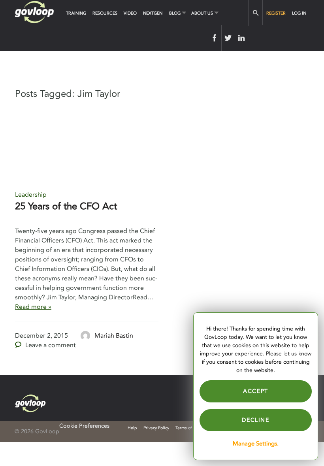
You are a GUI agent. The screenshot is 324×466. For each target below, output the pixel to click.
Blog (175, 13)
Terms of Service (191, 428)
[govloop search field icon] (255, 13)
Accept (255, 391)
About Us (202, 13)
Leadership (31, 194)
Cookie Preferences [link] (84, 426)
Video (130, 13)
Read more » (33, 307)
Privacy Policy (156, 428)
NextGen (152, 13)
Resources (104, 13)
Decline (255, 420)
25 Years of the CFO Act (66, 206)
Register (276, 13)
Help (132, 428)
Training (76, 13)
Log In (299, 13)
